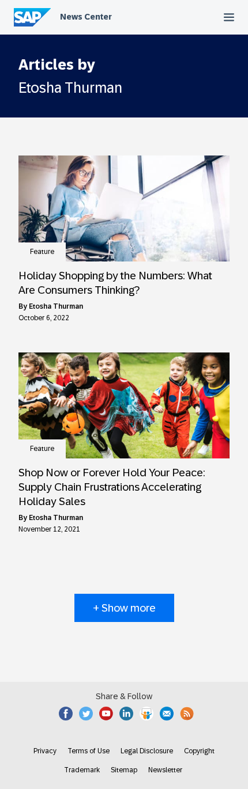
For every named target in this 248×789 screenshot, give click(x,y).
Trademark (82, 770)
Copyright (199, 751)
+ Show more (124, 608)
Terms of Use (88, 751)
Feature (42, 252)
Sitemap (124, 770)
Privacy (45, 751)
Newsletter (165, 770)
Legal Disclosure (147, 751)
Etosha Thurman (56, 306)
